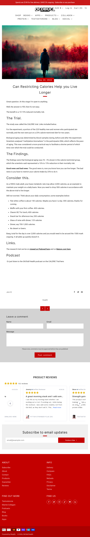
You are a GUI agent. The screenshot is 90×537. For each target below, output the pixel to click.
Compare (50, 471)
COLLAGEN (66, 15)
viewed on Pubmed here (40, 249)
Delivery (50, 467)
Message (10, 332)
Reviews (5, 485)
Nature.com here (63, 249)
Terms (49, 489)
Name (8, 322)
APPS (37, 15)
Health (45, 300)
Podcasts (6, 508)
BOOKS (27, 15)
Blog (4, 512)
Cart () (78, 8)
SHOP (18, 15)
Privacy (50, 482)
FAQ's (49, 475)
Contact (5, 475)
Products (6, 478)
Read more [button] (57, 407)
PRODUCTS (51, 15)
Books (4, 516)
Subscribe (70, 440)
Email (49, 322)
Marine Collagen (8, 505)
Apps (4, 519)
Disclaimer (51, 485)
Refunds (50, 478)
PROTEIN (22, 19)
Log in (69, 8)
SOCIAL (66, 19)
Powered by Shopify (8, 534)
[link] (45, 416)
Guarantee (6, 482)
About (4, 471)
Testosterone (7, 501)
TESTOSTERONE (39, 19)
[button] (10, 403)
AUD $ (58, 8)
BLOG (55, 19)
